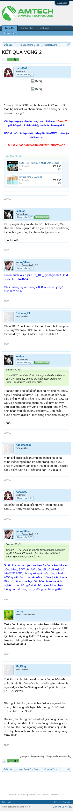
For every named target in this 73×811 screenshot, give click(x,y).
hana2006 (21, 68)
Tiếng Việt (6, 802)
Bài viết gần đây (11, 33)
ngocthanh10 (23, 444)
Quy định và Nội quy (62, 807)
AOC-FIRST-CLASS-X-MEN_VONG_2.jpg (39, 163)
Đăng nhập (62, 3)
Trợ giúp (67, 802)
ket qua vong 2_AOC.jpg (30, 177)
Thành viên (43, 28)
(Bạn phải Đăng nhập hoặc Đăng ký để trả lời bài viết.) (45, 756)
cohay (19, 611)
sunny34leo (23, 262)
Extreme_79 (23, 313)
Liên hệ (57, 802)
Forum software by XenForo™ (15, 807)
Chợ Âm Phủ (26, 28)
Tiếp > (15, 59)
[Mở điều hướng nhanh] (68, 44)
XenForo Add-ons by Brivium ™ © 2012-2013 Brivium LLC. (36, 794)
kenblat (20, 210)
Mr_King (21, 666)
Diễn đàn (9, 28)
